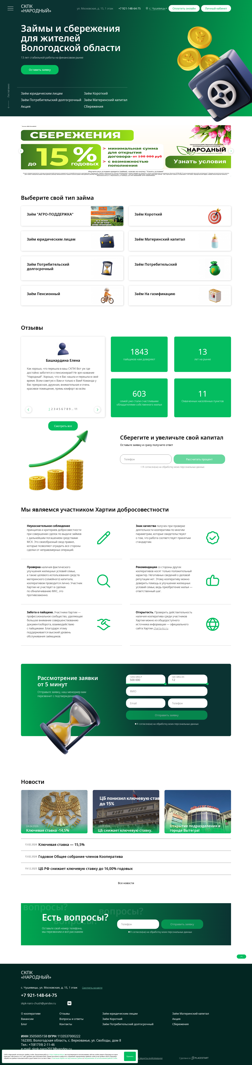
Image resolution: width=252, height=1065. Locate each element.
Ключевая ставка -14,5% (47, 830)
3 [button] (54, 409)
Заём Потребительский (156, 264)
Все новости (126, 883)
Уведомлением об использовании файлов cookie (100, 1058)
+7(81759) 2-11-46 (42, 1044)
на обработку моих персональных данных (181, 466)
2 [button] (52, 409)
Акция (26, 106)
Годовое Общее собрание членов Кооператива (80, 856)
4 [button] (57, 409)
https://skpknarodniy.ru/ (57, 1054)
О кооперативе (31, 1013)
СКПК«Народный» (36, 8)
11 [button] (75, 409)
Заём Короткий (96, 93)
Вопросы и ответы (71, 1019)
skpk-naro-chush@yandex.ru (38, 1003)
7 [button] (64, 409)
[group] (126, 150)
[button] (231, 151)
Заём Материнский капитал (105, 100)
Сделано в (184, 1058)
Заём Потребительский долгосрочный (51, 100)
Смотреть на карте (92, 987)
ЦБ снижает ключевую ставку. (125, 830)
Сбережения (93, 106)
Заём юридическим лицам (42, 93)
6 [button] (62, 409)
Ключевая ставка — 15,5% (61, 844)
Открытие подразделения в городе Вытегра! (195, 828)
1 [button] (49, 409)
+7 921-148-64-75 (130, 8)
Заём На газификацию (155, 294)
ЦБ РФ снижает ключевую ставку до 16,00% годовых (85, 868)
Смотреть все (63, 426)
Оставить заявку (40, 70)
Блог (24, 1024)
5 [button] (59, 409)
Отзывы (64, 1013)
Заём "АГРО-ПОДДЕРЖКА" (50, 214)
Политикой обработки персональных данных (67, 1058)
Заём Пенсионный (43, 294)
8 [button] (67, 409)
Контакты (65, 1024)
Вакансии (27, 1019)
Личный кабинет (216, 8)
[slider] (165, 684)
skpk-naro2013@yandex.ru (52, 1049)
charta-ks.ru (160, 628)
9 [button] (70, 409)
